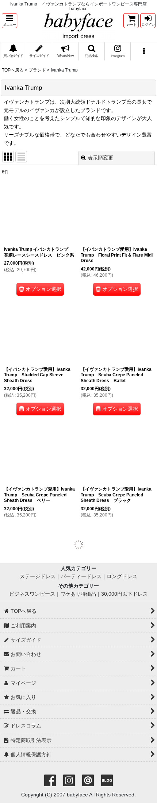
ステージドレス (37, 588)
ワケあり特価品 (78, 605)
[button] (9, 20)
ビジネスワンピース (32, 605)
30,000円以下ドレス (124, 605)
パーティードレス (81, 588)
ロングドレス (122, 588)
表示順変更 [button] (100, 158)
